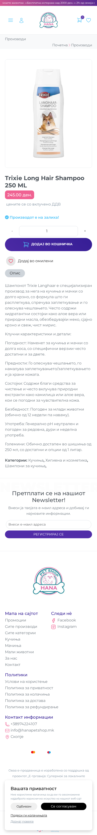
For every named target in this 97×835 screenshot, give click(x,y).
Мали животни (19, 652)
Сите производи (21, 626)
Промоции (15, 620)
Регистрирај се (48, 534)
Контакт (12, 664)
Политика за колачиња (27, 694)
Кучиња (12, 639)
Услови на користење (26, 681)
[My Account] (21, 20)
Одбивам (23, 806)
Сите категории (20, 633)
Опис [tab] (15, 273)
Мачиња (13, 645)
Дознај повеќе (22, 821)
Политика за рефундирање (31, 707)
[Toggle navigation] (10, 20)
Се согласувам (63, 806)
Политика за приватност (29, 688)
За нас (11, 658)
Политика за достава (25, 700)
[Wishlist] (88, 20)
